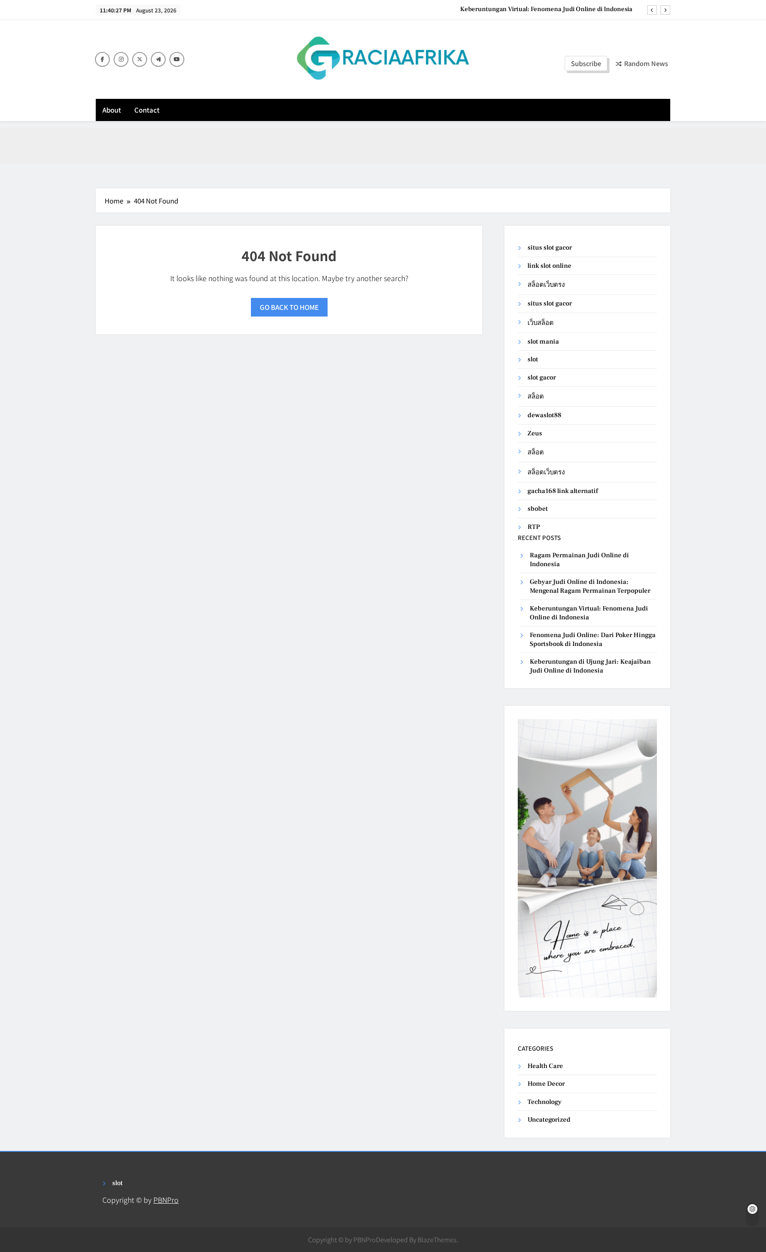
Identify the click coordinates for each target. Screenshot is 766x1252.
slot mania (543, 341)
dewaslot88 (544, 415)
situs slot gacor (550, 247)
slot (533, 359)
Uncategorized (549, 1119)
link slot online (549, 266)
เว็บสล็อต (541, 323)
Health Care (545, 1066)
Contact (147, 109)
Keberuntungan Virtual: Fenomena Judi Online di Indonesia (546, 9)
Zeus (535, 433)
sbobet (538, 509)
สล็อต (536, 396)
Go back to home (289, 307)
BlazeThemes (437, 1239)
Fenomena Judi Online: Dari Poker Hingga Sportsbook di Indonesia (593, 639)
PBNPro (166, 1199)
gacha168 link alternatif (563, 491)
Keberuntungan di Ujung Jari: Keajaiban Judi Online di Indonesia (590, 665)
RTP (534, 527)
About (111, 109)
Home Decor (546, 1084)
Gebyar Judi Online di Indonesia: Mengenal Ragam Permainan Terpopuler (590, 586)
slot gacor (542, 377)
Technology (545, 1102)
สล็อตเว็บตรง (546, 285)
